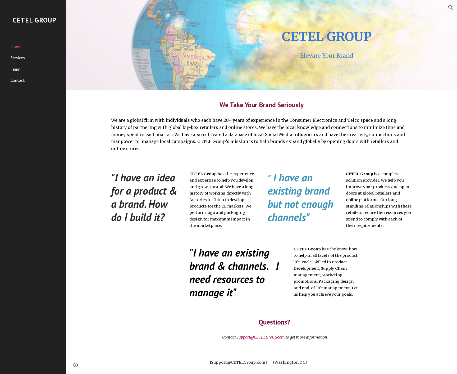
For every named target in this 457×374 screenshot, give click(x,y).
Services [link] (18, 57)
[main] (327, 36)
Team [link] (15, 69)
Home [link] (16, 46)
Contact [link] (18, 80)
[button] (450, 7)
